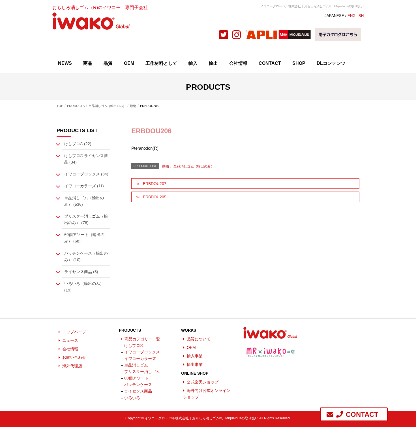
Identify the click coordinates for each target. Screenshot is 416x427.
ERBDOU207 (154, 183)
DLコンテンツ (331, 63)
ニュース (70, 340)
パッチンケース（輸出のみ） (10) (86, 256)
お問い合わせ (74, 357)
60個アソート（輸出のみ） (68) (84, 237)
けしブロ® (133, 345)
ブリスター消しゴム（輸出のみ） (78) (86, 219)
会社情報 (238, 63)
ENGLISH (356, 16)
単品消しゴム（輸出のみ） (193, 166)
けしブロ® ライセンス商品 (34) (86, 158)
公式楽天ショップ (202, 382)
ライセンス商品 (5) (81, 271)
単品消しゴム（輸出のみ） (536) (84, 201)
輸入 (193, 63)
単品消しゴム (136, 365)
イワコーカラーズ (140, 358)
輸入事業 (195, 356)
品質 (108, 63)
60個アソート (136, 378)
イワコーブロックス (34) (86, 174)
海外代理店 (72, 366)
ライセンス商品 (138, 391)
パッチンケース (138, 384)
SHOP (298, 63)
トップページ (74, 332)
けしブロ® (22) (77, 143)
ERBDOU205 (154, 197)
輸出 (213, 63)
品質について (199, 339)
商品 (87, 63)
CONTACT (270, 63)
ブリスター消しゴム (142, 371)
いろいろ (132, 398)
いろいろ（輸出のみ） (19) (84, 286)
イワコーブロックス (142, 352)
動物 (165, 166)
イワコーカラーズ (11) (84, 186)
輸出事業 (195, 364)
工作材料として (161, 63)
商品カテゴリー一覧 (142, 339)
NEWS (65, 63)
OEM (129, 63)
